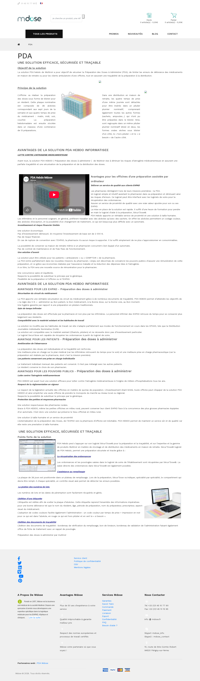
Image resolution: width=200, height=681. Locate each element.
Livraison (106, 613)
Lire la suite (34, 617)
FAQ (104, 622)
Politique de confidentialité (87, 561)
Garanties (106, 601)
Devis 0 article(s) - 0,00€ (149, 21)
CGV (76, 564)
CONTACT (172, 34)
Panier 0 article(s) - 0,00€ (173, 21)
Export (105, 616)
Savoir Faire (108, 604)
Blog (155, 34)
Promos (114, 34)
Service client (80, 558)
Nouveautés (135, 34)
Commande (107, 607)
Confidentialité (109, 619)
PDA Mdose (42, 663)
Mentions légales (82, 567)
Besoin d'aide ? (109, 625)
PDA (30, 44)
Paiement (106, 610)
